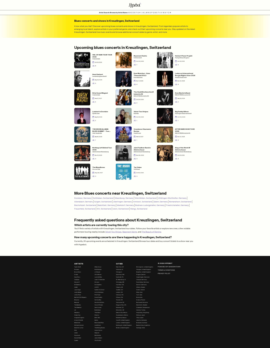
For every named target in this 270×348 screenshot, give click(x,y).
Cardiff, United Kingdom (123, 320)
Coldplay (76, 279)
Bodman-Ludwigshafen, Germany (150, 205)
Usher (76, 333)
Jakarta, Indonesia (141, 320)
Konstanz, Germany (82, 198)
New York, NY (120, 267)
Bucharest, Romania (142, 302)
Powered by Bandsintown (169, 267)
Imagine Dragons (79, 317)
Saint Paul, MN (120, 274)
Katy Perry (77, 277)
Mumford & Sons (99, 302)
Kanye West (77, 338)
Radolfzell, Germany (106, 205)
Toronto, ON (119, 300)
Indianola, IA (119, 269)
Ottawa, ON (119, 297)
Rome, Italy (139, 297)
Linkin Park (77, 295)
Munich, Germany (141, 284)
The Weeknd (77, 307)
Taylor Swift (77, 267)
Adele (76, 287)
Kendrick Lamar (78, 327)
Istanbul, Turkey (140, 310)
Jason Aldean (98, 338)
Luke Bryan (97, 325)
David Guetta (98, 297)
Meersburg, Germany (124, 198)
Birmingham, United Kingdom (144, 267)
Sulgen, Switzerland (103, 202)
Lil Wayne (97, 272)
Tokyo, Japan (139, 317)
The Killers (97, 312)
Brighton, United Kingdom (143, 272)
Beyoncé (76, 302)
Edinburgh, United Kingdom (124, 325)
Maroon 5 (77, 282)
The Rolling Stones (99, 327)
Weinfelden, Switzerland (146, 198)
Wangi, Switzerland (138, 209)
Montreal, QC (120, 307)
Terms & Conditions (166, 270)
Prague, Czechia (140, 274)
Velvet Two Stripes (113, 232)
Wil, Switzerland (104, 209)
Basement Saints (129, 232)
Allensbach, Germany (83, 202)
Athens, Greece (140, 287)
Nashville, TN (119, 277)
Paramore (77, 335)
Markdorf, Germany (125, 205)
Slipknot (96, 333)
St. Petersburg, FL (121, 279)
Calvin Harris (98, 330)
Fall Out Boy (97, 300)
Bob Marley (97, 335)
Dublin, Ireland (140, 289)
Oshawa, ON (119, 295)
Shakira (96, 315)
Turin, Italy (139, 295)
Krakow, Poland (140, 300)
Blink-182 (97, 317)
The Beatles (77, 305)
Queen (76, 340)
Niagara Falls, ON (121, 305)
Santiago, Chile (140, 327)
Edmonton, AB (120, 310)
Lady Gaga (77, 289)
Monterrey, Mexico (121, 317)
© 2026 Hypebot (165, 263)
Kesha (96, 320)
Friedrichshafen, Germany (177, 205)
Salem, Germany (161, 202)
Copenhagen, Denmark (143, 277)
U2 (75, 310)
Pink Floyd (97, 295)
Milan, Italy (139, 292)
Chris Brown (97, 274)
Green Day (77, 315)
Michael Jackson (79, 325)
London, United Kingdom (123, 322)
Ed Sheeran (77, 284)
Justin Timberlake (99, 279)
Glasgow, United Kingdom (143, 269)
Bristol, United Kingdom (122, 327)
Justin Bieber (77, 292)
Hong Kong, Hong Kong (142, 312)
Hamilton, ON (120, 284)
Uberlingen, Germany (122, 202)
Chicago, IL (119, 272)
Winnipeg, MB (120, 282)
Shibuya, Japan (140, 315)
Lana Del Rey (98, 277)
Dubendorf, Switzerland (143, 307)
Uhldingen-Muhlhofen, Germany (172, 198)
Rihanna (76, 300)
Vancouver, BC (120, 302)
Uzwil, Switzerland (121, 209)
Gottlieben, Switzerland (103, 198)
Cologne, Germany (141, 279)
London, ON (119, 292)
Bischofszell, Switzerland (85, 205)
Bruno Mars (77, 272)
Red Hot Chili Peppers (80, 297)
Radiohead (97, 310)
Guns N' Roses (98, 305)
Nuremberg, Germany (142, 282)
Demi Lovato (97, 307)
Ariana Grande (78, 320)
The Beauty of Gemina (151, 232)
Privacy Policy (164, 273)
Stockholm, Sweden (141, 305)
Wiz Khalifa (97, 340)
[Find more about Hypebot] (135, 5)
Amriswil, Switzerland (142, 202)
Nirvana (96, 282)
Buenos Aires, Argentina (143, 325)
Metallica (77, 312)
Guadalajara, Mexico (122, 315)
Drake (76, 274)
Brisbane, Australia (141, 322)
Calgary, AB (119, 287)
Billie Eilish (77, 322)
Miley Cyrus (97, 267)
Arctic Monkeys (98, 292)
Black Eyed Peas (99, 322)
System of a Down (99, 289)
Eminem (76, 269)
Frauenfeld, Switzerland (84, 209)
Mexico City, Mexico (121, 312)
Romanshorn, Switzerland (180, 202)
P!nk (75, 330)
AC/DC (96, 287)
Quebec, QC (119, 289)
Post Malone (97, 269)
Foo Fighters (97, 284)
